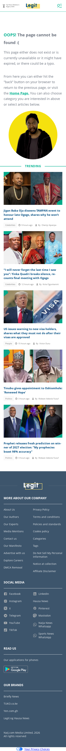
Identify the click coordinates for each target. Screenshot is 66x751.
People (8, 343)
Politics (8, 398)
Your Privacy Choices (37, 749)
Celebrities (10, 225)
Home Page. (19, 93)
